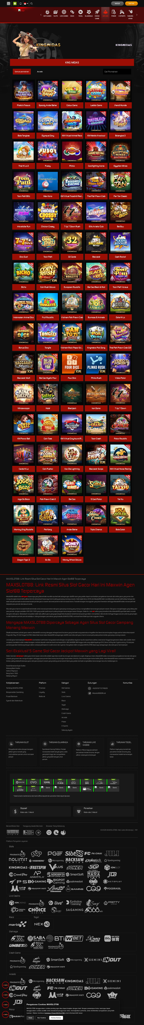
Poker (113, 16)
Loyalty (42, 692)
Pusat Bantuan (11, 696)
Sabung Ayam (130, 17)
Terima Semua (56, 1018)
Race (72, 16)
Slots (56, 16)
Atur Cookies (41, 1018)
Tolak (30, 1018)
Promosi (42, 688)
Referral (42, 696)
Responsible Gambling (14, 692)
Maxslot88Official (99, 693)
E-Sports (122, 16)
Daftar (131, 3)
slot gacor (25, 596)
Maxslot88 (28, 640)
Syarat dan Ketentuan (14, 700)
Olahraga (89, 16)
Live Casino (64, 16)
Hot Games (47, 16)
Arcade (105, 16)
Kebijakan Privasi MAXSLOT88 (55, 1013)
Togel (80, 16)
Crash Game (97, 17)
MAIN (25, 91)
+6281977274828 (100, 688)
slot (93, 611)
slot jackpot (19, 656)
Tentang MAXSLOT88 (14, 688)
